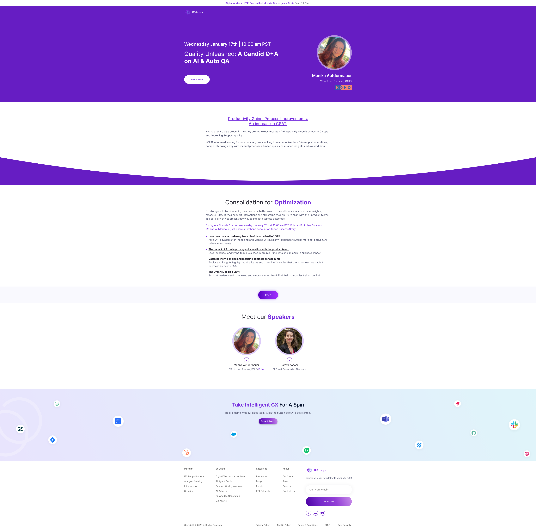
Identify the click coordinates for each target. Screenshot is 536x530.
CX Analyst (221, 500)
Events (259, 486)
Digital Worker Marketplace (230, 476)
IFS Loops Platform (194, 476)
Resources (261, 476)
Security (188, 491)
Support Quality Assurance (230, 486)
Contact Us (289, 491)
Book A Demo (268, 421)
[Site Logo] (194, 12)
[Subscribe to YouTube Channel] (322, 513)
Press (285, 481)
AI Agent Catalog (193, 481)
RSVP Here (197, 79)
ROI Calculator (263, 491)
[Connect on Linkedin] (315, 513)
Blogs (259, 481)
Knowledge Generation (228, 496)
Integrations (190, 486)
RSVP (268, 295)
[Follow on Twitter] (308, 513)
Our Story (288, 476)
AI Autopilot (222, 491)
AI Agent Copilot (224, 481)
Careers (287, 486)
